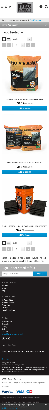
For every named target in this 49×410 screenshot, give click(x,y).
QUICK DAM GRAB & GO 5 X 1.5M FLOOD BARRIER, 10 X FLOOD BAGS (24, 226)
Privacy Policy (6, 305)
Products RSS (26, 402)
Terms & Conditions (8, 310)
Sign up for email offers (18, 268)
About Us (5, 286)
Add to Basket (24, 108)
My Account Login (8, 300)
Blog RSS (36, 402)
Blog (3, 291)
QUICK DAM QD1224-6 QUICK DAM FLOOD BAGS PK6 (24, 163)
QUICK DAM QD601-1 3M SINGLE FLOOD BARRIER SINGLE (24, 99)
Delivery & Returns (8, 302)
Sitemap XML (6, 402)
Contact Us (5, 307)
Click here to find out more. (11, 408)
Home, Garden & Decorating (18, 20)
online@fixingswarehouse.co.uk (12, 334)
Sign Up (40, 273)
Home (4, 20)
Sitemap (4, 288)
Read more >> (6, 370)
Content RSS (16, 402)
